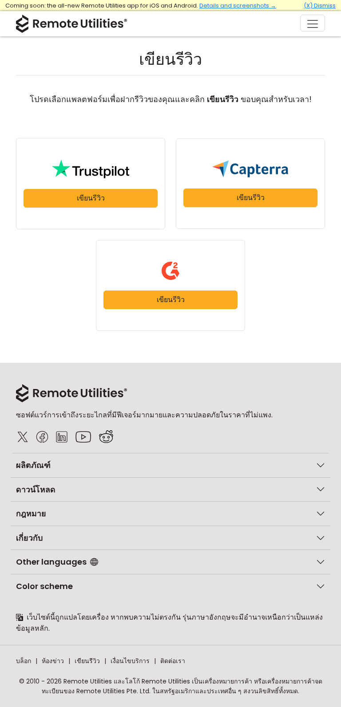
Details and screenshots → (237, 5)
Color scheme (44, 586)
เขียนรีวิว (91, 198)
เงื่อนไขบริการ (130, 660)
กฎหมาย (31, 513)
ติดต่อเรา (172, 660)
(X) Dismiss (320, 5)
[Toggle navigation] (312, 23)
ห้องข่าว (53, 660)
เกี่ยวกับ (29, 537)
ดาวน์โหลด (36, 489)
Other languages (51, 561)
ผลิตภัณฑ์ (33, 465)
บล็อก (23, 660)
